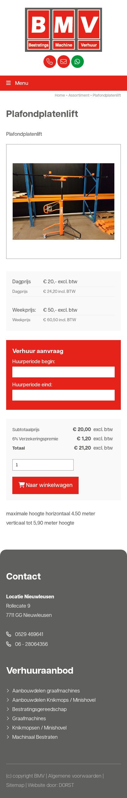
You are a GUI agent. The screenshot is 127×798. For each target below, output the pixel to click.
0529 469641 (28, 634)
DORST (66, 785)
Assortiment (78, 96)
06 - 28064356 (31, 644)
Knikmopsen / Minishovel (39, 728)
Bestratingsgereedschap (39, 709)
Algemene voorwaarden (74, 776)
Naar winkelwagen (48, 485)
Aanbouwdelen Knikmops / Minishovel (54, 700)
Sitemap (15, 785)
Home (60, 96)
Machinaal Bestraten (35, 737)
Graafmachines (29, 719)
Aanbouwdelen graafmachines (46, 691)
